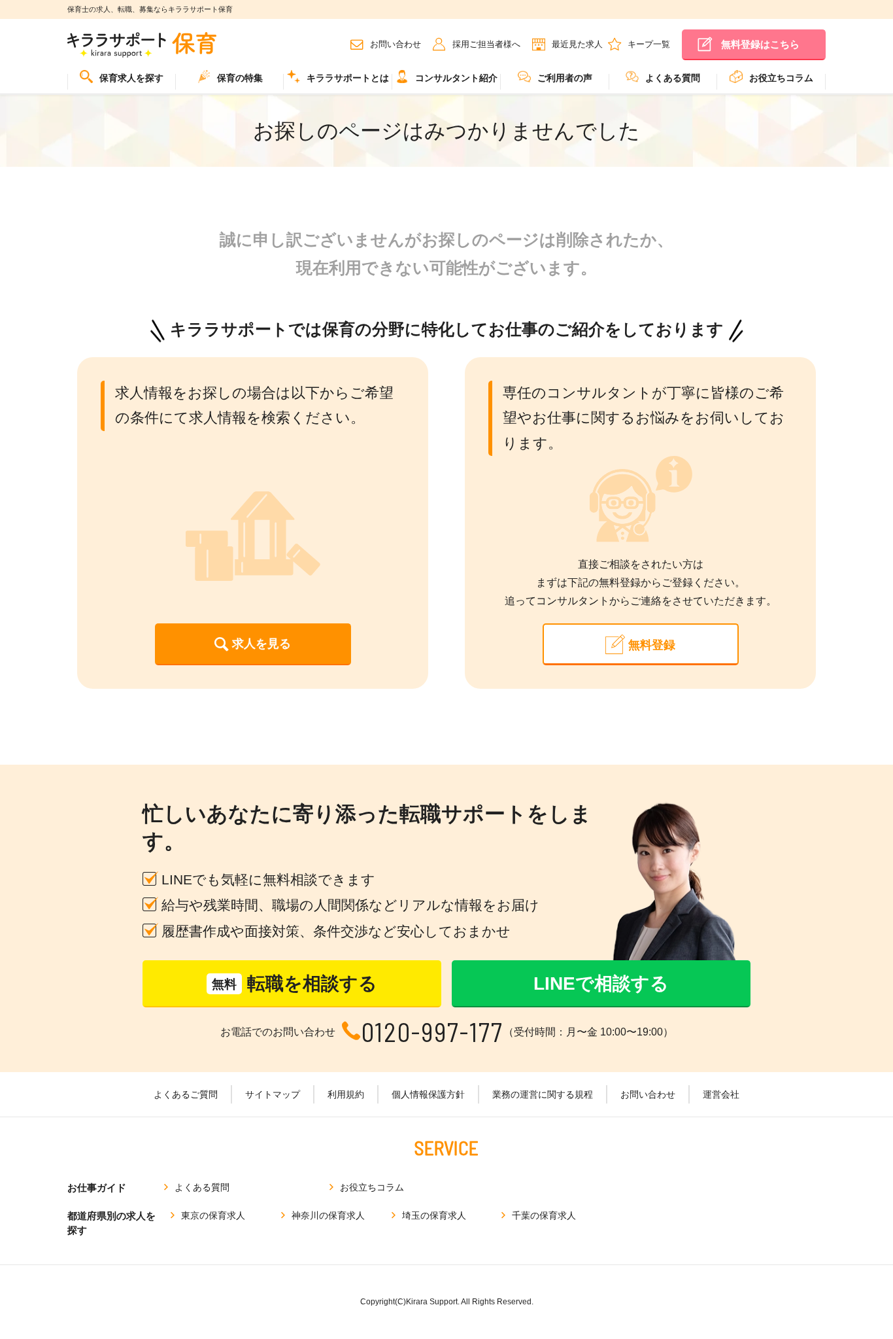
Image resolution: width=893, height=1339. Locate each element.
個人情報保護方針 (428, 1094)
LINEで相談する (601, 983)
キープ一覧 (649, 44)
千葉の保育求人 (544, 1215)
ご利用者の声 (564, 78)
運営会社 (721, 1094)
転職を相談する (294, 983)
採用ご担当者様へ (486, 44)
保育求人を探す (131, 78)
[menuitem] (121, 82)
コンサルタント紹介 (456, 78)
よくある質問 (672, 78)
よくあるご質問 (186, 1094)
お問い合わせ (395, 44)
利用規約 (346, 1094)
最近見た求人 (577, 44)
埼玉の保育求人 (434, 1215)
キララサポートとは (348, 78)
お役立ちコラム (781, 78)
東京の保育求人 (213, 1215)
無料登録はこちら (760, 44)
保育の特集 (240, 78)
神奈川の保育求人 (328, 1215)
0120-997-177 (432, 1032)
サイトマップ (272, 1094)
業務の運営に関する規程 (542, 1094)
